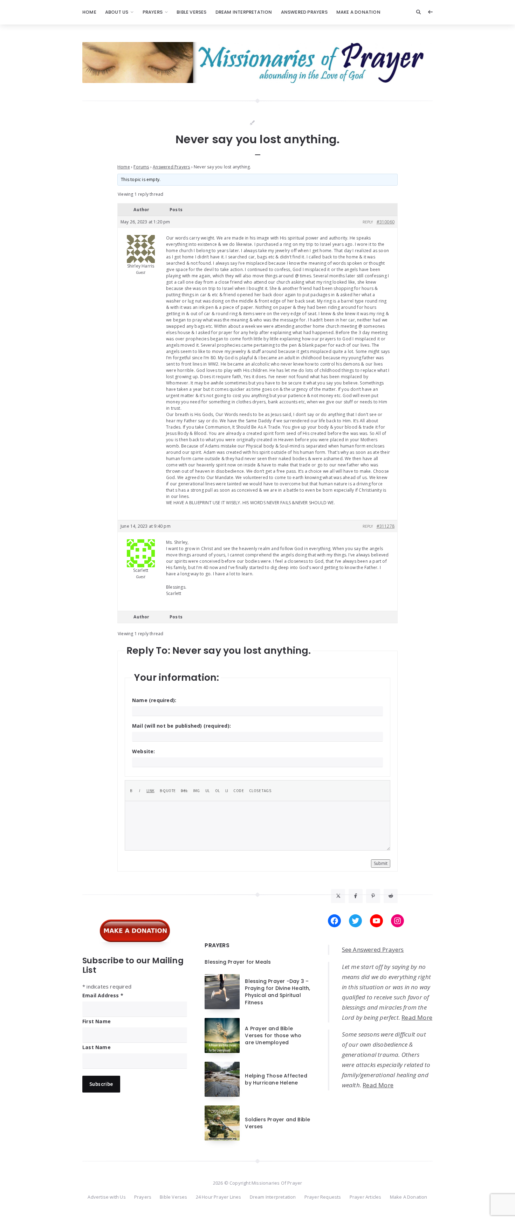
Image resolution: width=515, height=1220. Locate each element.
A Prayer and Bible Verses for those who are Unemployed (273, 1035)
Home (89, 12)
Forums (141, 167)
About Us (117, 12)
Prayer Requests (322, 1197)
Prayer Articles (366, 1197)
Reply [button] (368, 222)
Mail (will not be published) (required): (181, 725)
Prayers (153, 12)
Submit (380, 863)
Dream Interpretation (243, 12)
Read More (416, 1017)
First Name (96, 1021)
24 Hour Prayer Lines (218, 1197)
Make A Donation (358, 12)
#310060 (385, 222)
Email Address (102, 995)
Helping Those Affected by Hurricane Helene (276, 1079)
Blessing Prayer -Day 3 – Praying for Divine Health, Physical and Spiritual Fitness (277, 992)
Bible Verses (191, 12)
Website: (143, 751)
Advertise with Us (106, 1197)
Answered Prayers (304, 12)
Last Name (96, 1047)
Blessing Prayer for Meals (238, 961)
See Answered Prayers (373, 949)
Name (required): (154, 700)
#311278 (385, 526)
